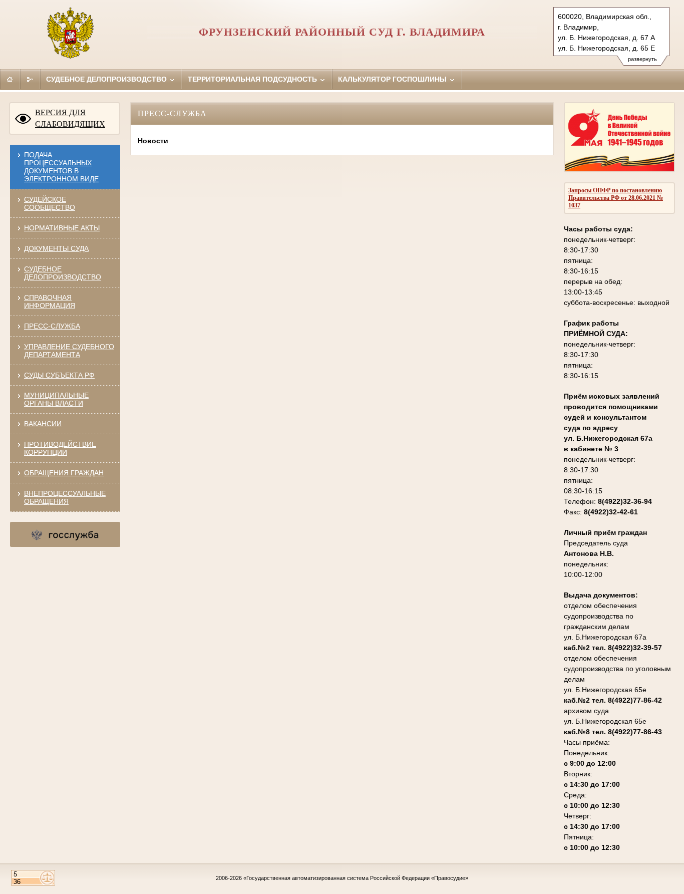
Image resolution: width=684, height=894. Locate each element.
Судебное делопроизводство (107, 79)
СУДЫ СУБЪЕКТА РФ (59, 375)
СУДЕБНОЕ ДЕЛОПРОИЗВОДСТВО (62, 273)
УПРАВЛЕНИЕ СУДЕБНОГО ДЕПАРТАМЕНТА (69, 351)
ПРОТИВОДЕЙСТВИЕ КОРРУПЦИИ (60, 448)
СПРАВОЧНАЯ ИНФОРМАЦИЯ (49, 301)
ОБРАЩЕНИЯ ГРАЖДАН (64, 473)
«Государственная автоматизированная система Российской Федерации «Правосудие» (355, 878)
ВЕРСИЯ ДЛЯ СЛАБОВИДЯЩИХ (70, 118)
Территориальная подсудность (253, 79)
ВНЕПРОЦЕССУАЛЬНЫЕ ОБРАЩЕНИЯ (65, 497)
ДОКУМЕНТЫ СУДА (56, 248)
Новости (153, 141)
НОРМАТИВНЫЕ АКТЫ (62, 228)
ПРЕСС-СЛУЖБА (52, 326)
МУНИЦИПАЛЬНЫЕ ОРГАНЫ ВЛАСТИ (56, 399)
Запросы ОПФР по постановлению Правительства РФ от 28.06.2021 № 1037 (615, 198)
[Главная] (10, 79)
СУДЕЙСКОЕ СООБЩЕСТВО (49, 203)
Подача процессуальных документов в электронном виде (61, 167)
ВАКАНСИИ (43, 424)
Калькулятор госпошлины (393, 79)
